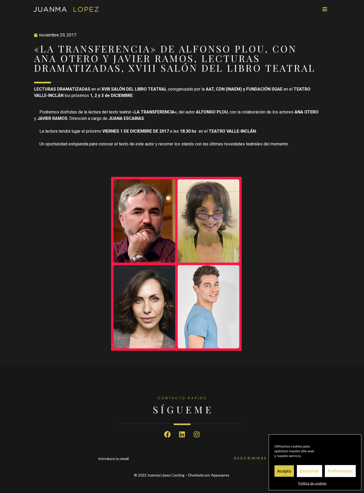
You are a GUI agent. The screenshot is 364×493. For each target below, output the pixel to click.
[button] (325, 9)
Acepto (284, 471)
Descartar (309, 471)
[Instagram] (196, 434)
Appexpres (220, 475)
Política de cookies (312, 483)
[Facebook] (167, 434)
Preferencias (340, 471)
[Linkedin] (182, 434)
